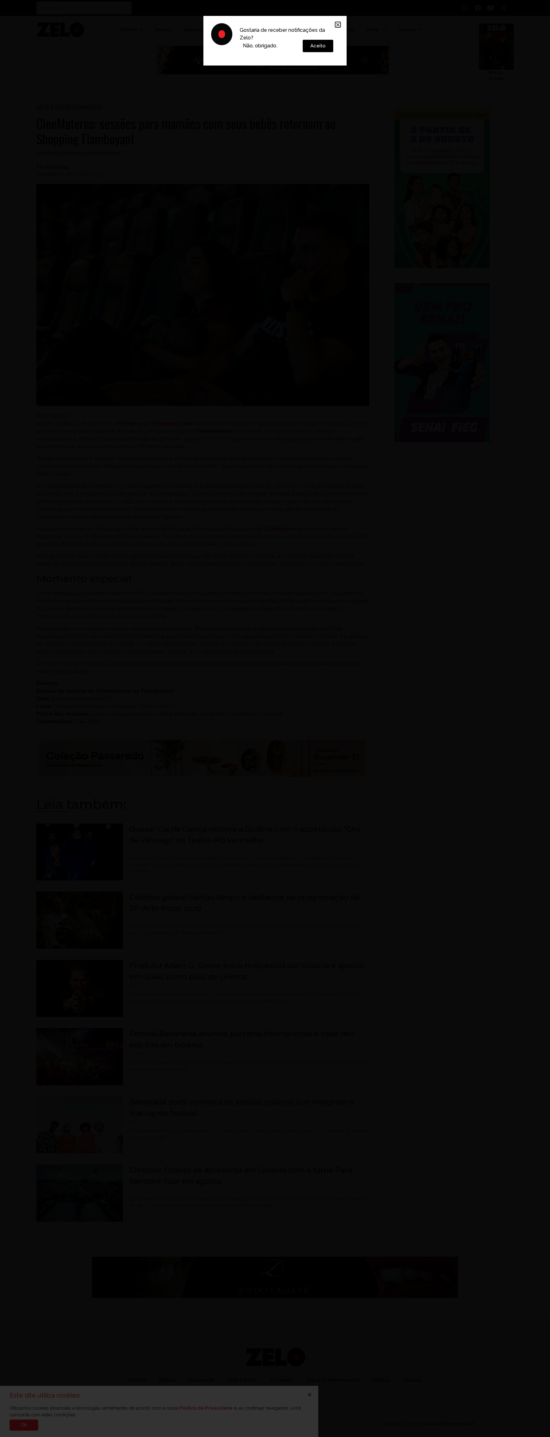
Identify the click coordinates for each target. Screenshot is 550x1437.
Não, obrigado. (260, 46)
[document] (275, 718)
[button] (337, 24)
